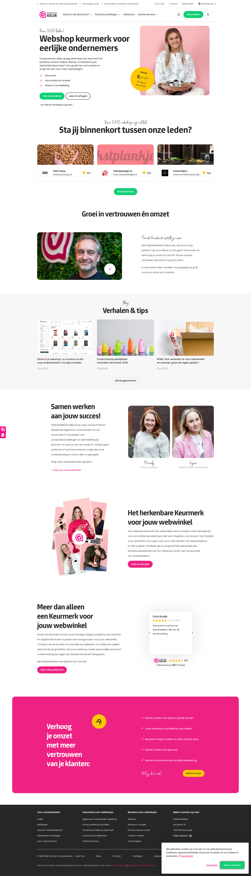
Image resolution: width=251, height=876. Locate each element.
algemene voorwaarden (142, 865)
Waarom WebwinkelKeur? (50, 830)
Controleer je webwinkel (95, 835)
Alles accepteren (232, 865)
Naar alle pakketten (52, 669)
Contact (173, 3)
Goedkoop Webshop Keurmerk (98, 830)
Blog (98, 856)
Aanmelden (193, 14)
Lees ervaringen (78, 96)
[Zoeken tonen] (178, 14)
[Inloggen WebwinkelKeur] (208, 14)
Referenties (187, 3)
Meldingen (42, 824)
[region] (171, 438)
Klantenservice (146, 14)
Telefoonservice (91, 841)
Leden (40, 819)
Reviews (132, 819)
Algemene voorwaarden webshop (100, 819)
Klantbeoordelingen (106, 14)
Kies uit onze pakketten (67, 470)
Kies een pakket (52, 96)
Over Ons (159, 3)
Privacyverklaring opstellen (96, 824)
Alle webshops (125, 191)
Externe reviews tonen (139, 830)
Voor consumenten (47, 841)
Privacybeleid (186, 856)
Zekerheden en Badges (48, 835)
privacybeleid (118, 865)
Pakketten (129, 14)
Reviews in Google (137, 824)
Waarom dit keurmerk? (76, 14)
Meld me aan (193, 773)
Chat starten (181, 835)
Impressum (160, 856)
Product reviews (136, 835)
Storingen (137, 856)
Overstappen (134, 841)
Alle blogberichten (125, 380)
